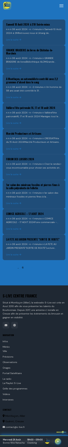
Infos (5, 341)
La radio (7, 378)
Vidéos (6, 394)
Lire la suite (12, 39)
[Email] (6, 325)
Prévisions (8, 356)
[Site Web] (14, 325)
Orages (6, 367)
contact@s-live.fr (15, 427)
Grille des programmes (15, 388)
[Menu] (61, 5)
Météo (6, 346)
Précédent (9, 267)
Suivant (31, 267)
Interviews (8, 399)
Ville (5, 351)
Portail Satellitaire (12, 373)
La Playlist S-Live (12, 383)
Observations (10, 362)
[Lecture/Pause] (58, 441)
